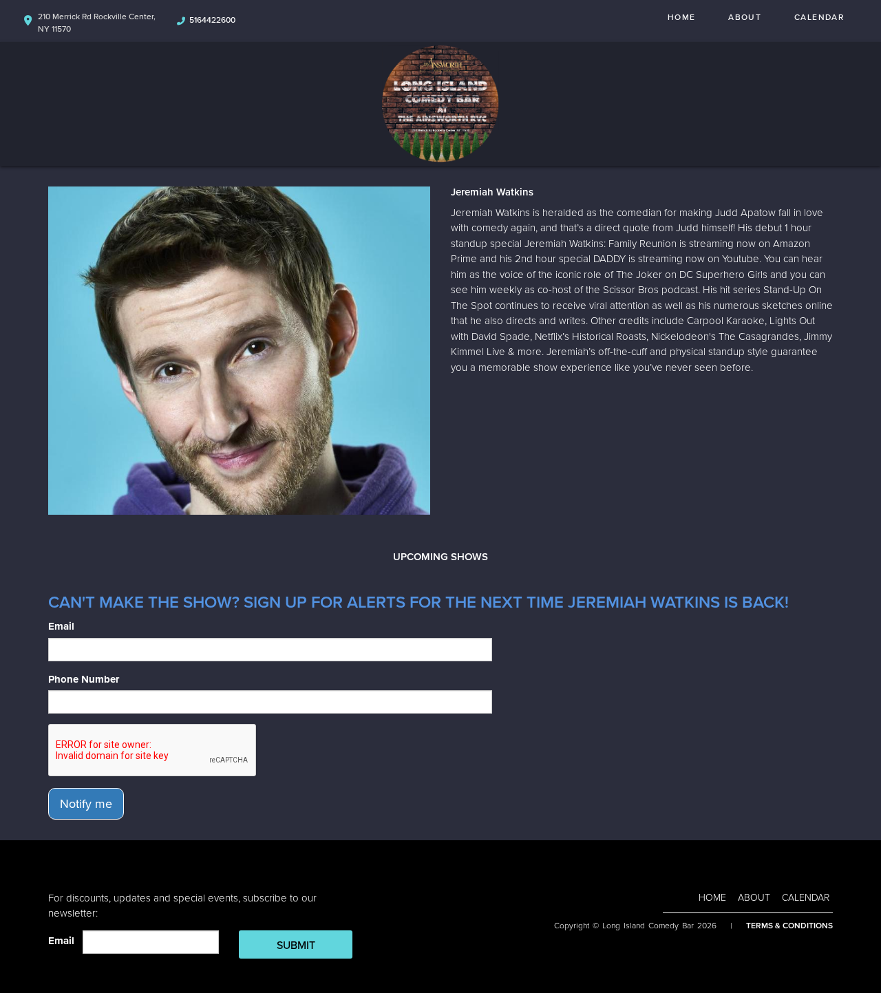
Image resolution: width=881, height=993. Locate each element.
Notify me (86, 803)
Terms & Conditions (789, 925)
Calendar (819, 17)
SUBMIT (296, 945)
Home (681, 17)
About (744, 17)
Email (61, 626)
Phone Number (83, 679)
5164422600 (212, 20)
